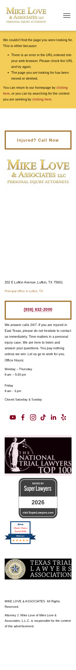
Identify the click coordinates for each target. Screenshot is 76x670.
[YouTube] (13, 417)
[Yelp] (63, 417)
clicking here (41, 99)
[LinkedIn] (53, 417)
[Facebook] (23, 417)
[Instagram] (33, 417)
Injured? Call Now (38, 140)
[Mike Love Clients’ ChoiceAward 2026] (20, 543)
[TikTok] (43, 417)
